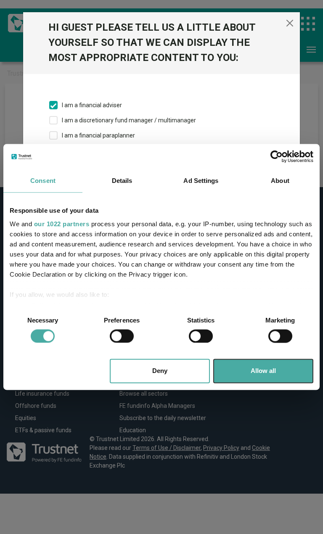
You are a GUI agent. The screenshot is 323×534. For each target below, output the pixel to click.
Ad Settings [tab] (200, 180)
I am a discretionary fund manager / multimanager (129, 120)
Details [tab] (122, 180)
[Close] (290, 23)
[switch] (122, 336)
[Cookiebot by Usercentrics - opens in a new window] (276, 156)
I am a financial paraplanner (98, 135)
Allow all (263, 371)
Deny (159, 371)
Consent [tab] (43, 180)
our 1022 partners (62, 223)
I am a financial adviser (92, 105)
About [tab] (280, 180)
